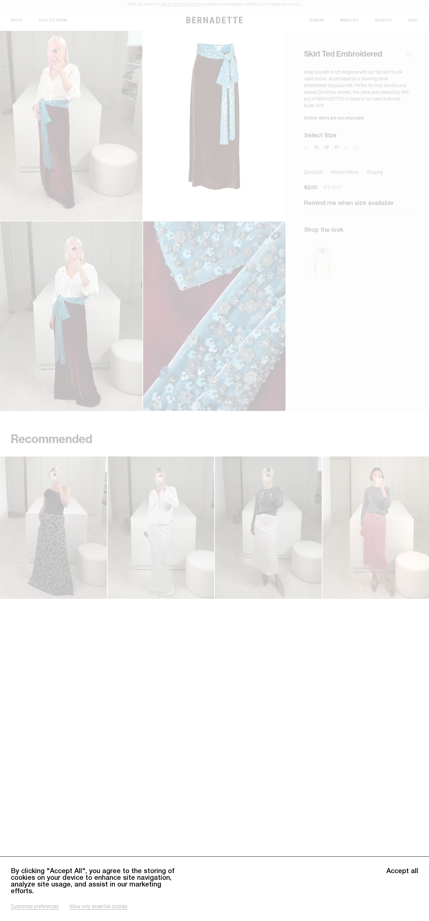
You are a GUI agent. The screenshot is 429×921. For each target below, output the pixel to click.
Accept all (402, 870)
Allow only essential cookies (98, 906)
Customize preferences (35, 906)
